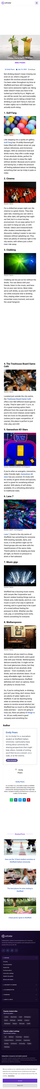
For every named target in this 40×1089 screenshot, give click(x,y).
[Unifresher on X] (16, 950)
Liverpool (26, 1020)
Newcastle (21, 1023)
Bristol (6, 1020)
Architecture (14, 1043)
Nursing (6, 1043)
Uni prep (5, 961)
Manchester (14, 1017)
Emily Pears (12, 732)
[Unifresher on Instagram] (3, 950)
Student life (6, 967)
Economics (18, 1040)
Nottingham (7, 1023)
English (29, 1043)
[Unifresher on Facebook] (7, 950)
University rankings (8, 973)
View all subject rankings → (10, 1033)
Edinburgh (12, 1020)
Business (26, 1037)
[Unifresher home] (7, 936)
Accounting (22, 1043)
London (6, 1017)
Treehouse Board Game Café (19, 399)
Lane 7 (6, 534)
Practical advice (7, 970)
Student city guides (8, 976)
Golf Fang (8, 142)
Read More (11, 1076)
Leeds (20, 1017)
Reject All (20, 1085)
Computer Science (8, 1040)
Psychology (19, 1037)
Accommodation (7, 964)
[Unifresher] (6, 3)
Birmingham (27, 1017)
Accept (20, 1080)
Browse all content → (9, 979)
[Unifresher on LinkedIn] (12, 950)
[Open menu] (37, 3)
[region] (20, 1077)
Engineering (27, 1040)
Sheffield (20, 1020)
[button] (11, 800)
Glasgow (15, 1023)
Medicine (11, 1037)
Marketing (6, 1047)
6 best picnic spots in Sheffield (20, 918)
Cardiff (28, 1023)
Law (5, 1037)
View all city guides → (8, 1013)
